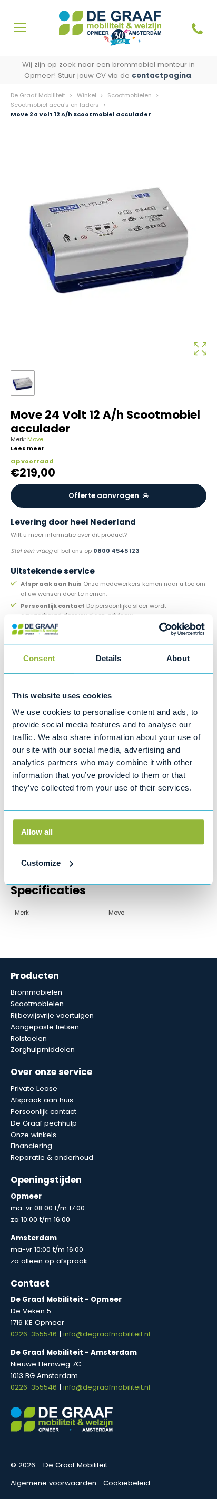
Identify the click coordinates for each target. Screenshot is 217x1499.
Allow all (37, 831)
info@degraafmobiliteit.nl (106, 1334)
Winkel (86, 95)
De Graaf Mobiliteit (38, 95)
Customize (41, 862)
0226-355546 (35, 1334)
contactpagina (161, 75)
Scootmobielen (129, 95)
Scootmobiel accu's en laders (55, 104)
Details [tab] (109, 658)
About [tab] (178, 658)
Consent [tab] (39, 658)
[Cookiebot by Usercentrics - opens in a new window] (159, 629)
